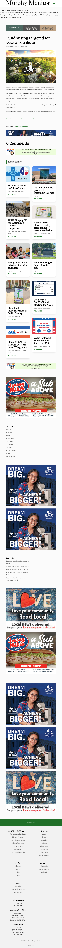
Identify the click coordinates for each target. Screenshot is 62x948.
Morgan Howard (12, 46)
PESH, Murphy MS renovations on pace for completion (17, 224)
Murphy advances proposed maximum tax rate (44, 190)
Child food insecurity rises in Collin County (17, 311)
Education (23, 231)
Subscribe (18, 866)
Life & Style (10, 438)
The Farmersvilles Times (18, 834)
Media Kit (44, 872)
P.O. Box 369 (18, 903)
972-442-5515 (18, 927)
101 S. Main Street (18, 918)
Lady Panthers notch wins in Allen (17, 569)
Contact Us (17, 892)
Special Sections (44, 869)
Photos (18, 875)
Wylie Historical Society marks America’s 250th (42, 341)
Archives (18, 872)
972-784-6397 (17, 913)
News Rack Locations (18, 889)
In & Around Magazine (17, 852)
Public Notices (11, 450)
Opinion (9, 447)
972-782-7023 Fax (18, 915)
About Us (18, 886)
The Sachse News (18, 843)
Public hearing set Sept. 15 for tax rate (43, 265)
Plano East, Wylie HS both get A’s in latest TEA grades (17, 345)
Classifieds (44, 852)
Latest (25, 46)
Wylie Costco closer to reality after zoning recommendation (43, 226)
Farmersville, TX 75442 (17, 920)
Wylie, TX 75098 (18, 905)
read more (12, 194)
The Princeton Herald (18, 840)
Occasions (9, 444)
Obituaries (9, 441)
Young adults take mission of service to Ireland (17, 265)
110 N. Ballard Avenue (18, 932)
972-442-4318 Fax (18, 930)
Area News (17, 191)
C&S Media (17, 849)
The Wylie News (18, 846)
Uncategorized (11, 456)
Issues (18, 869)
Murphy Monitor (18, 837)
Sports (8, 453)
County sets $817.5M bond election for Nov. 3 (43, 302)
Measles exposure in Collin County (17, 187)
